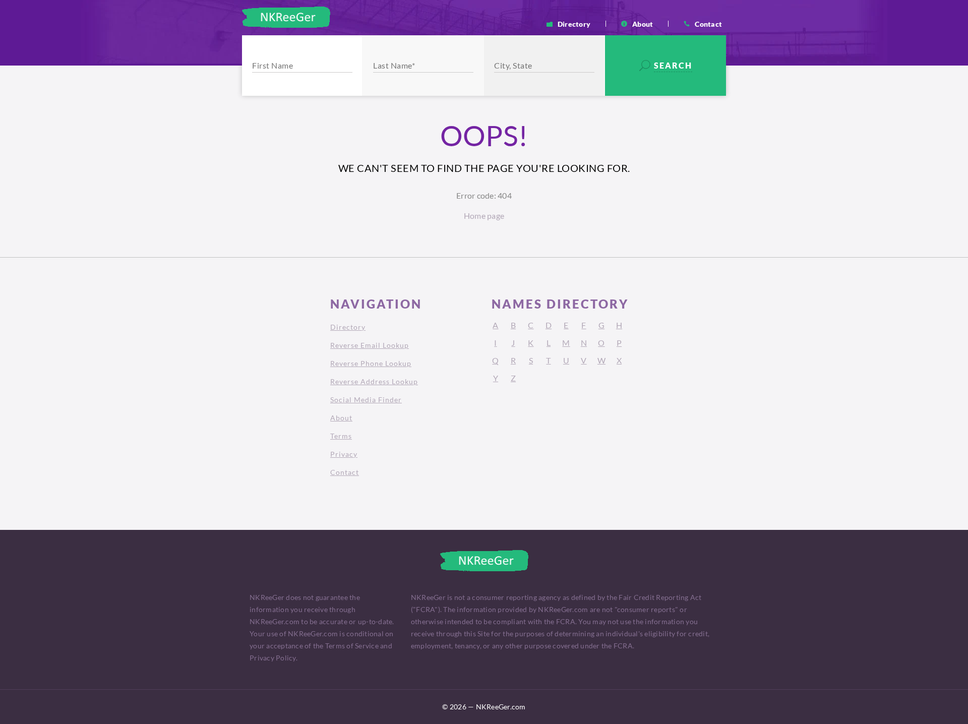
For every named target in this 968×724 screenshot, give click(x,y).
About (642, 24)
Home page (484, 215)
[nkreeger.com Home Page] (286, 17)
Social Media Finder (366, 399)
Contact (708, 24)
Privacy (343, 454)
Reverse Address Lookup (374, 381)
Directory (574, 24)
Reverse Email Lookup (369, 345)
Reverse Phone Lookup (370, 363)
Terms (341, 436)
